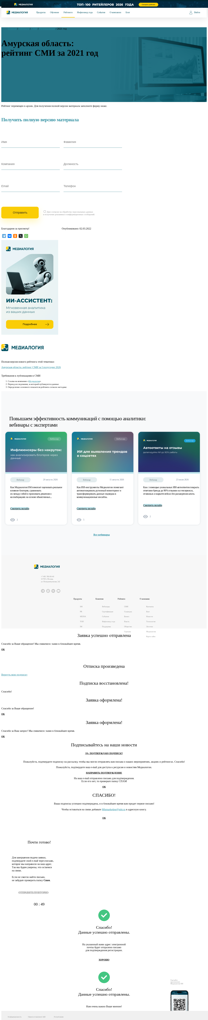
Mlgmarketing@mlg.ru (113, 809)
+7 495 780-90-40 (47, 576)
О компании (115, 12)
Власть (126, 621)
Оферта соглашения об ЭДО (37, 1017)
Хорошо (104, 960)
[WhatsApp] (26, 236)
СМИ (126, 607)
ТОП (82, 621)
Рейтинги (68, 12)
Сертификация (107, 612)
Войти (197, 12)
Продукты (41, 12)
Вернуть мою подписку (14, 674)
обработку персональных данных (77, 212)
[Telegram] (4, 236)
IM (81, 626)
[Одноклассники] (15, 236)
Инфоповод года (84, 12)
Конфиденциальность (14, 1017)
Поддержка (106, 626)
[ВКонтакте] (10, 236)
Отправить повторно (33, 892)
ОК (3, 649)
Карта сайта (150, 636)
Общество (128, 626)
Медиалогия (34, 381)
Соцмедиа (128, 612)
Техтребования (59, 1017)
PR (81, 612)
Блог (128, 12)
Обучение (54, 12)
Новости (149, 616)
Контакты (149, 607)
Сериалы (127, 632)
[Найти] (181, 12)
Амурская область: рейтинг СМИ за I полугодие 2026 (31, 367)
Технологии (151, 621)
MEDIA (83, 616)
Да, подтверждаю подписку (104, 753)
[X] (21, 236)
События (101, 12)
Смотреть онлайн (19, 508)
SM (81, 607)
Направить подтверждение (104, 773)
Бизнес (126, 616)
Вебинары (106, 607)
